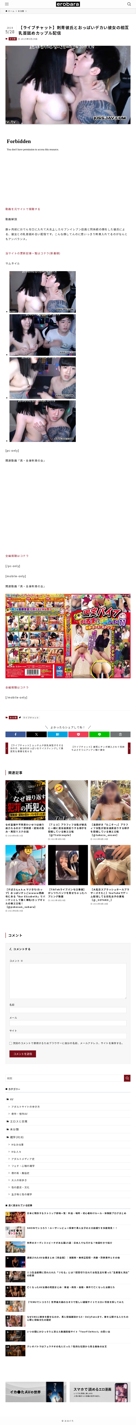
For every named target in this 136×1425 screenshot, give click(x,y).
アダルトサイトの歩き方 (25, 1106)
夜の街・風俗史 (20, 1173)
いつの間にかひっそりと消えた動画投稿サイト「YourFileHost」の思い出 (68, 1331)
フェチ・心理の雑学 (23, 1166)
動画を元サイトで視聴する (22, 209)
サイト (13, 1030)
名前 (12, 1004)
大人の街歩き (19, 1180)
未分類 (12, 38)
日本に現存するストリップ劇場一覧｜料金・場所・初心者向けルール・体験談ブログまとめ (76, 1213)
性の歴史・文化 (20, 1187)
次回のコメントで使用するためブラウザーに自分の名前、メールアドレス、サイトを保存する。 (68, 1043)
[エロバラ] (68, 4)
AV (12, 1099)
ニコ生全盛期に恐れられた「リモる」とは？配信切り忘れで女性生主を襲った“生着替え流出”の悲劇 (78, 1274)
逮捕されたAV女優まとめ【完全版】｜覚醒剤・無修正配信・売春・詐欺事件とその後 (73, 1257)
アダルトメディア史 (22, 1159)
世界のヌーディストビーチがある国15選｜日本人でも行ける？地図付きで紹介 (69, 1242)
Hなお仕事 (17, 1144)
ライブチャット (31, 717)
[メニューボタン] (7, 4)
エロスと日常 (19, 1121)
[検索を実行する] (127, 1078)
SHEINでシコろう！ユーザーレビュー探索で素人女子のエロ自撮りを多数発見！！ (72, 1228)
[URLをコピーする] (120, 734)
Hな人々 (16, 1151)
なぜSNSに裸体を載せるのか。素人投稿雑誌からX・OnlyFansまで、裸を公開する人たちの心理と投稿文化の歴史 (78, 1318)
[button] (15, 734)
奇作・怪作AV (19, 1113)
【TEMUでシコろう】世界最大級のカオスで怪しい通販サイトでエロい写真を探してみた (75, 1302)
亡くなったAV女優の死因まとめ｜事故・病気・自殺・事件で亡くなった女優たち (71, 1287)
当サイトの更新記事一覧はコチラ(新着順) (33, 253)
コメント (16, 960)
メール (13, 1017)
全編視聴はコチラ (17, 556)
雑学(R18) (17, 1137)
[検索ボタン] (129, 4)
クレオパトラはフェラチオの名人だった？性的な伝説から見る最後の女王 (67, 1346)
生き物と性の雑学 (21, 1194)
